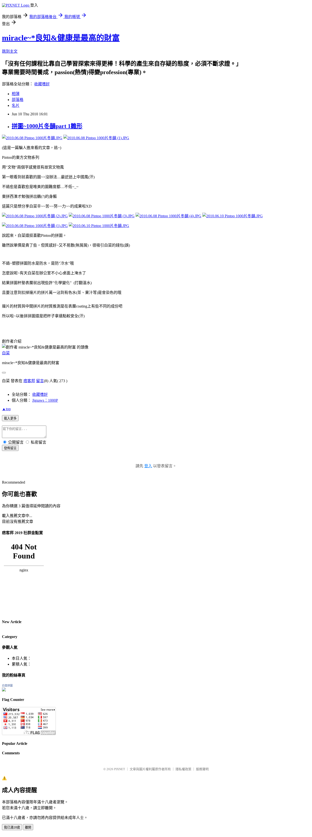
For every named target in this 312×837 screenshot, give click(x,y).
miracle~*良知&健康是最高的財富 (61, 37)
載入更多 (10, 418)
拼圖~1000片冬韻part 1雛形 (47, 126)
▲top (6, 409)
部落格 (17, 100)
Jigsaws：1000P (45, 400)
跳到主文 (10, 51)
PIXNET (119, 769)
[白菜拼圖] (4, 690)
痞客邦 (29, 381)
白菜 (6, 353)
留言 (40, 381)
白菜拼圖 (7, 685)
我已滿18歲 (12, 827)
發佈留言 (10, 448)
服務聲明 (202, 769)
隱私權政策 (183, 769)
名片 (16, 105)
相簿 (16, 94)
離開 (28, 827)
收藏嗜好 (42, 84)
